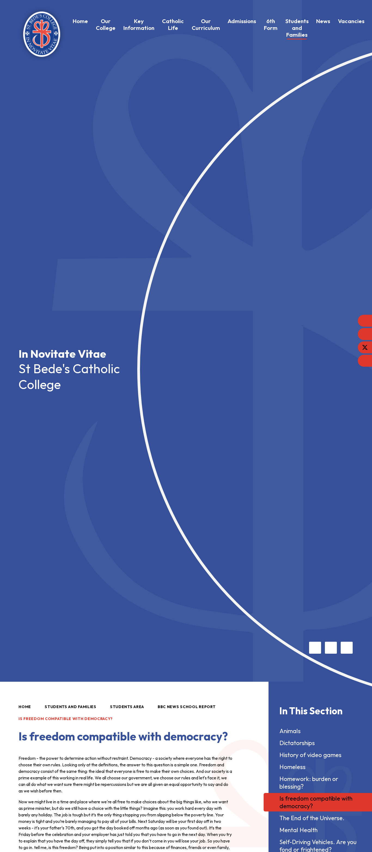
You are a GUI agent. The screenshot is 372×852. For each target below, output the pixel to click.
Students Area (127, 706)
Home (25, 706)
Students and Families (70, 706)
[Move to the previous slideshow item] (315, 648)
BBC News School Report (186, 706)
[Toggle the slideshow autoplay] (346, 648)
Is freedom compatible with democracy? (66, 718)
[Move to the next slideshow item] (331, 648)
